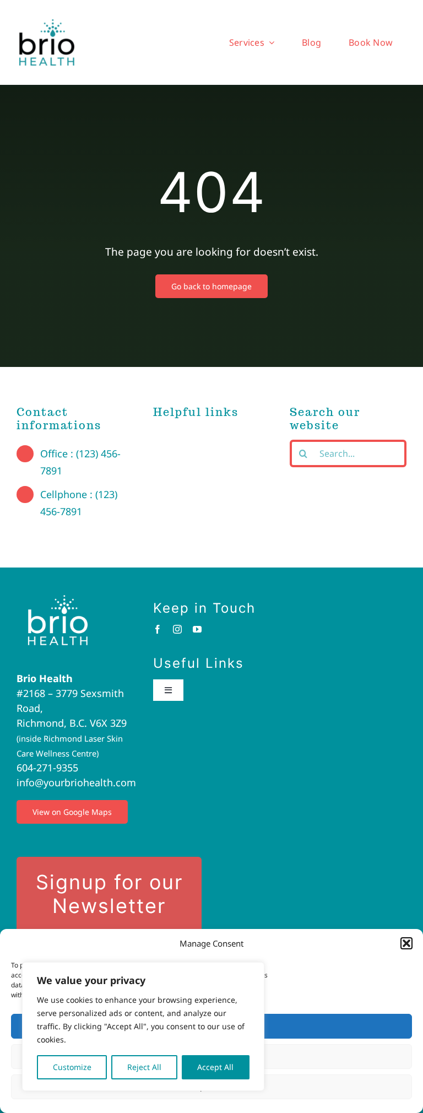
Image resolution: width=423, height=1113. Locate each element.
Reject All (144, 1067)
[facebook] (157, 629)
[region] (143, 1026)
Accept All (215, 1067)
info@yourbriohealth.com (76, 782)
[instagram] (177, 629)
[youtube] (197, 629)
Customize (72, 1067)
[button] (406, 943)
